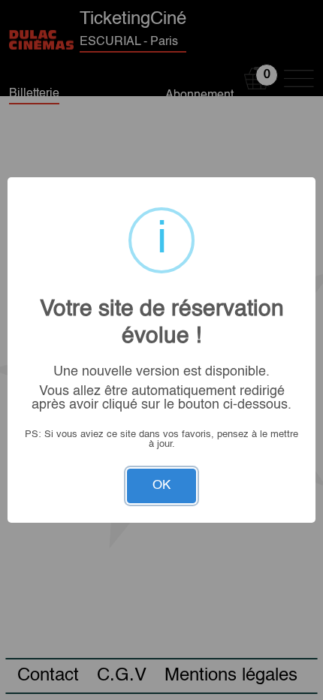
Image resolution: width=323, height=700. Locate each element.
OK (161, 485)
